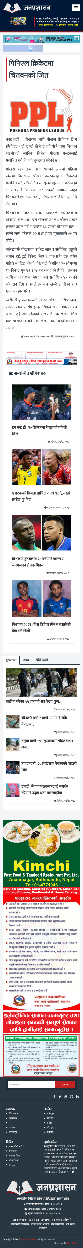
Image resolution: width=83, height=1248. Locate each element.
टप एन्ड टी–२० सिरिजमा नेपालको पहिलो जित (39, 430)
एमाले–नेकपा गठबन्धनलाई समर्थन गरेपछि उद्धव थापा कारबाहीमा (44, 789)
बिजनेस (50, 1118)
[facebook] (54, 1097)
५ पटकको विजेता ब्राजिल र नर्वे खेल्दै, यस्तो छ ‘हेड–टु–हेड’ (41, 496)
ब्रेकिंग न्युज (13, 1114)
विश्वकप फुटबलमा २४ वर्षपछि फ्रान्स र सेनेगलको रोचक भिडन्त (38, 562)
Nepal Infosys (73, 1243)
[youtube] (65, 1097)
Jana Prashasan (28, 1239)
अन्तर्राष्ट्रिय (13, 1132)
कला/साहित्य (14, 1156)
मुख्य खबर (11, 660)
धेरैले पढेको (42, 660)
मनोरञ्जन (50, 1114)
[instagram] (71, 1097)
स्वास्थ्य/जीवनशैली (16, 1146)
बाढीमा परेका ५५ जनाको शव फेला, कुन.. (33, 701)
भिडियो (50, 1132)
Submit (65, 1085)
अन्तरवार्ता (13, 1151)
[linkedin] (77, 1097)
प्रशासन (26, 660)
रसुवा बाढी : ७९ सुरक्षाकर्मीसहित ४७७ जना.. (47, 744)
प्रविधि (49, 1123)
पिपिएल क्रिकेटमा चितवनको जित (31, 69)
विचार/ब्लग (14, 1160)
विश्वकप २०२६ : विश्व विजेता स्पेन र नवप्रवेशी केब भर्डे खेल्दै (41, 627)
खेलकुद (50, 1127)
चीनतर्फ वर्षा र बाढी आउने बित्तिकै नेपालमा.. (44, 721)
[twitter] (59, 1097)
